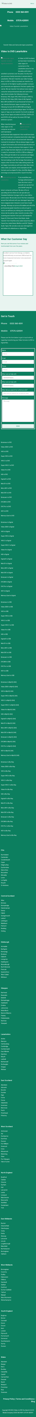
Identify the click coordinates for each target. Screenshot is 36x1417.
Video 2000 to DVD (7, 447)
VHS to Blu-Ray (6, 771)
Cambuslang (5, 1044)
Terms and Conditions (25, 1399)
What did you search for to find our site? (15, 390)
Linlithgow (4, 921)
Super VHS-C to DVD (7, 465)
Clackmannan (5, 908)
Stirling (3, 931)
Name (4, 350)
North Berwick (5, 967)
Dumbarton (4, 1136)
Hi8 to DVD (4, 474)
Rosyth (3, 883)
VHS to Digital (5, 531)
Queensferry (5, 972)
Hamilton (4, 1054)
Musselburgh (5, 964)
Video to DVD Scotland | (22, 1410)
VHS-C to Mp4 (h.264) (8, 700)
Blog (33, 1401)
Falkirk (3, 913)
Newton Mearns (6, 1013)
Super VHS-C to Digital (8, 545)
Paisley (3, 1015)
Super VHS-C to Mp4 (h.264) (10, 705)
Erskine (3, 1005)
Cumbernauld (5, 1049)
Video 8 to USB (5, 629)
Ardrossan (4, 1131)
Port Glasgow (5, 1159)
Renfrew (3, 1021)
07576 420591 (28, 1412)
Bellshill (3, 998)
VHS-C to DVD (5, 461)
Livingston (4, 959)
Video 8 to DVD (5, 470)
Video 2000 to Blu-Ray (8, 766)
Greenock (4, 1146)
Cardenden (4, 857)
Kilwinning (4, 1154)
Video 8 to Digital (6, 550)
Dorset (3, 1325)
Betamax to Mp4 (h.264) (8, 682)
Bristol (3, 1318)
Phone (4, 366)
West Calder (5, 974)
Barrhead (4, 992)
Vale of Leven (5, 1161)
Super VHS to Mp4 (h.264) (9, 696)
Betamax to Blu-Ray (7, 762)
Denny (3, 910)
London (3, 1331)
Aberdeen (4, 1085)
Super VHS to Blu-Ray (8, 775)
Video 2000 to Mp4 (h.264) (9, 686)
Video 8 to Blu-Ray (7, 789)
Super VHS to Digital (7, 536)
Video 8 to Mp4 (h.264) (8, 709)
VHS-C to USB (5, 620)
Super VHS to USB (6, 616)
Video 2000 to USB (7, 607)
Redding (3, 928)
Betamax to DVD (6, 442)
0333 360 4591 (19, 1412)
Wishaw (3, 1069)
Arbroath (4, 1087)
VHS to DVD (4, 451)
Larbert (3, 918)
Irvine (2, 1149)
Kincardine (4, 872)
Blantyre (3, 1041)
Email (4, 358)
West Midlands (7, 1265)
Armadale (4, 946)
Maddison (4, 923)
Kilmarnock (4, 1151)
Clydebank (4, 1003)
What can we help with (9, 374)
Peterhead (4, 1113)
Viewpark (4, 1023)
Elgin (2, 1095)
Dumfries (4, 1138)
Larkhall (3, 1059)
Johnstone (4, 1008)
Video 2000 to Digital (7, 527)
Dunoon (3, 1141)
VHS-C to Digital (6, 540)
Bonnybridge (5, 905)
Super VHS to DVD (6, 456)
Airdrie (3, 1039)
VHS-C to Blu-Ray (6, 780)
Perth (3, 1110)
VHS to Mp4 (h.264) (7, 691)
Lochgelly (4, 880)
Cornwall (3, 1320)
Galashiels (4, 1103)
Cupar (3, 862)
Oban (2, 1156)
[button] (18, 297)
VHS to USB (4, 611)
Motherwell (4, 1062)
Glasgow (4, 988)
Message (5, 398)
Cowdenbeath (5, 860)
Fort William (4, 1144)
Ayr (2, 1133)
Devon (3, 1323)
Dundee (3, 1092)
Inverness (4, 1105)
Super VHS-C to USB (7, 625)
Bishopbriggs (5, 1000)
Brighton (3, 1315)
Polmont (3, 926)
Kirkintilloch (4, 1010)
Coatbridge (4, 1046)
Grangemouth (5, 916)
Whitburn (4, 977)
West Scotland (7, 1126)
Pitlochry (4, 1115)
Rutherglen (4, 1064)
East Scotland (6, 1080)
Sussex (3, 1346)
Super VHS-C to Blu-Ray (8, 785)
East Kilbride (5, 1051)
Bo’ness (3, 903)
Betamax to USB (6, 602)
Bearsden (4, 995)
